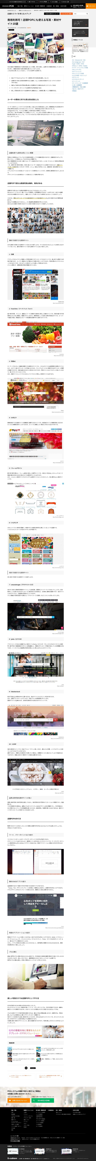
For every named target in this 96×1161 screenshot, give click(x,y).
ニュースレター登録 (66, 13)
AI (73, 60)
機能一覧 (13, 1117)
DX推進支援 (49, 6)
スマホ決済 (76, 75)
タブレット (76, 77)
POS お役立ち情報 (76, 1112)
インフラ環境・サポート (16, 1126)
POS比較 (13, 1128)
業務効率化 (76, 87)
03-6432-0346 (78, 5)
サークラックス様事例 (40, 1112)
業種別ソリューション (29, 1110)
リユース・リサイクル (28, 1116)
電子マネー (81, 89)
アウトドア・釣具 (27, 1117)
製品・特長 (13, 1110)
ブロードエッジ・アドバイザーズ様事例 (40, 1118)
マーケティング (77, 83)
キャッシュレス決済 (78, 73)
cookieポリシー (46, 1158)
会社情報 (20, 1158)
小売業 (25, 1112)
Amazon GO (79, 60)
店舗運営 (79, 85)
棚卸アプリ (13, 1119)
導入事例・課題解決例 (40, 6)
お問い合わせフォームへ (19, 1100)
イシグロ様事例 (39, 1114)
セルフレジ (84, 75)
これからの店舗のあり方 (34, 1139)
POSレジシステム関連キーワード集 (57, 1137)
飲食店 (74, 91)
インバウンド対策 (83, 68)
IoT (84, 62)
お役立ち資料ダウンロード (52, 13)
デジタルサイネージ (78, 79)
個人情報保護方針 (26, 1158)
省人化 (74, 89)
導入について (58, 1112)
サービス (25, 1121)
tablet (85, 66)
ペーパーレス (76, 81)
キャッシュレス (77, 71)
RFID (80, 66)
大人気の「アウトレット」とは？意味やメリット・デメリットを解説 (21, 1076)
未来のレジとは (25, 1139)
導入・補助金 (59, 1110)
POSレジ (75, 66)
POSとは (23, 1137)
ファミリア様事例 (39, 1122)
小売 (74, 85)
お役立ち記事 (76, 1110)
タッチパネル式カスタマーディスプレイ (16, 1122)
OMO (78, 64)
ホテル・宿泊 (26, 1125)
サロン (25, 1123)
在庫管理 (85, 83)
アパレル (25, 1114)
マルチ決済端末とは (45, 1137)
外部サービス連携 (15, 1124)
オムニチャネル (77, 69)
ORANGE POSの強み (15, 1116)
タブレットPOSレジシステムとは (33, 1137)
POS (83, 64)
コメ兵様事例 (38, 1124)
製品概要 (13, 1114)
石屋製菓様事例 (39, 1116)
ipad (74, 64)
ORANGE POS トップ (12, 10)
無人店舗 (83, 87)
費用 (12, 1130)
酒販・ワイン (26, 1119)
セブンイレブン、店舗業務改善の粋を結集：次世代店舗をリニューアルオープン (49, 1076)
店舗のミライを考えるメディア (25, 10)
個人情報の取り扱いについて (37, 1158)
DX (84, 60)
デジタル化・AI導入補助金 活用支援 (63, 1114)
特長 (12, 1112)
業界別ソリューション (29, 6)
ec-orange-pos (77, 62)
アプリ (74, 68)
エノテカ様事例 (39, 1126)
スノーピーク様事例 (40, 1120)
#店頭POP (29, 27)
